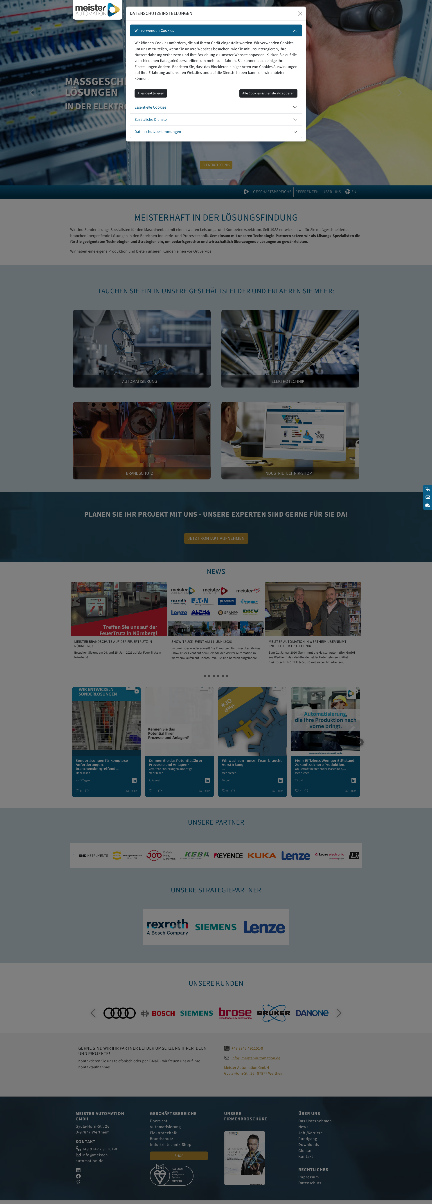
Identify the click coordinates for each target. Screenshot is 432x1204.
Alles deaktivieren (150, 93)
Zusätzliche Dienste (151, 119)
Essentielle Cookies (150, 107)
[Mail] (427, 497)
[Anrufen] (427, 489)
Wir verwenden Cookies (154, 30)
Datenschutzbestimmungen (158, 132)
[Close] (300, 13)
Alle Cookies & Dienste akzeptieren (268, 93)
